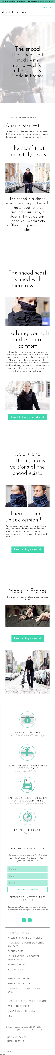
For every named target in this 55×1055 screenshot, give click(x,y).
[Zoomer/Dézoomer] (9, 1051)
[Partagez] (4, 1051)
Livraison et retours (21, 1011)
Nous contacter (18, 933)
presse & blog (16, 965)
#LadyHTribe (15, 970)
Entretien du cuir (19, 979)
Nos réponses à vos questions (27, 1001)
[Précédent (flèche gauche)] (1, 1054)
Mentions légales (16, 1037)
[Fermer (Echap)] (1, 1051)
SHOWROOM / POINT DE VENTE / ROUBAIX (26, 944)
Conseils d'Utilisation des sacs (25, 990)
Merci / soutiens (15, 1041)
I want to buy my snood (27, 549)
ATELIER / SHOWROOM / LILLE (25, 938)
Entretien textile (19, 984)
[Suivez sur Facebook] (24, 920)
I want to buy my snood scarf (27, 417)
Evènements (15, 951)
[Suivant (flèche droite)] (4, 1054)
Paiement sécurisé (19, 1006)
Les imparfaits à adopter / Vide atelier (24, 958)
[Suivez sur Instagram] (30, 920)
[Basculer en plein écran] (7, 1051)
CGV (10, 1016)
